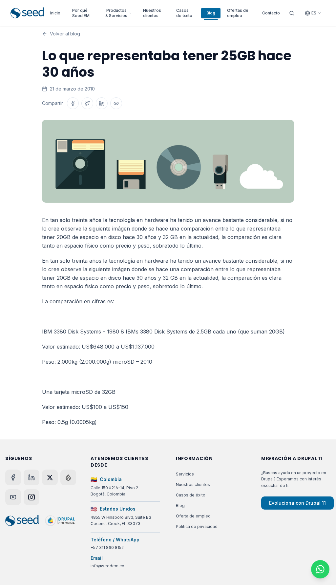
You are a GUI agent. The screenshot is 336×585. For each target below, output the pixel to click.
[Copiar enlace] (116, 103)
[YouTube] (13, 497)
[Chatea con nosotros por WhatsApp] (320, 569)
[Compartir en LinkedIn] (102, 103)
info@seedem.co (107, 565)
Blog (210, 12)
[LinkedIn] (31, 477)
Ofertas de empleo (237, 13)
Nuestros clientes (152, 13)
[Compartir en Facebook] (73, 103)
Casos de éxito (184, 13)
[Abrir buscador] (291, 13)
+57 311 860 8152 (107, 547)
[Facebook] (13, 477)
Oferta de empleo (193, 516)
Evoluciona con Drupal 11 (297, 503)
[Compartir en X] (87, 103)
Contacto (271, 12)
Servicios (185, 474)
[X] (50, 477)
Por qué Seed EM (81, 13)
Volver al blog (65, 33)
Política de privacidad (197, 526)
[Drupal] (68, 477)
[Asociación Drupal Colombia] (60, 521)
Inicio (55, 12)
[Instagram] (31, 497)
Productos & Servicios (116, 13)
